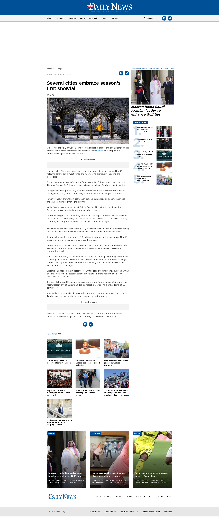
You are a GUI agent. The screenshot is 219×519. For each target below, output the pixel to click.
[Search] (145, 18)
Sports (105, 18)
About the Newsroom (129, 512)
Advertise (168, 512)
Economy (61, 18)
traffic (59, 202)
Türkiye (50, 18)
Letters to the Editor (151, 512)
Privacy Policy (94, 512)
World (83, 18)
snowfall (99, 151)
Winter (50, 148)
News (49, 69)
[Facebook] (164, 18)
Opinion (72, 18)
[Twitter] (170, 18)
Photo (114, 18)
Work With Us (110, 512)
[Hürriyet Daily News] (109, 7)
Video (160, 496)
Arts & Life (94, 18)
